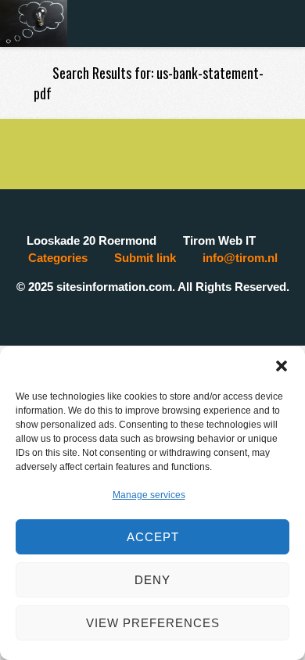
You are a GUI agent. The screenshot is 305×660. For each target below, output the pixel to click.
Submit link (145, 257)
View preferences (153, 623)
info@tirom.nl (240, 257)
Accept (153, 536)
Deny (152, 579)
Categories (58, 257)
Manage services (149, 495)
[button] (281, 366)
